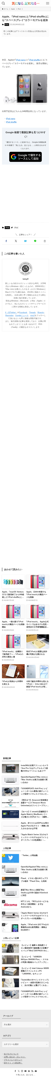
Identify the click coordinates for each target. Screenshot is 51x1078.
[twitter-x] (18, 1071)
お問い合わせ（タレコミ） (15, 1057)
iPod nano (20, 60)
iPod (6, 24)
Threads (32, 312)
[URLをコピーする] (45, 241)
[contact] (35, 1071)
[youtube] (25, 1071)
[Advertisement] (25, 47)
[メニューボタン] (47, 3)
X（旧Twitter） (11, 312)
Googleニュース (21, 315)
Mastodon (9, 315)
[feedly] (29, 1071)
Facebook (23, 312)
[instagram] (22, 1071)
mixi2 (32, 315)
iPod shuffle (34, 60)
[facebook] (15, 1071)
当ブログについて (11, 1054)
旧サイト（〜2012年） (13, 1063)
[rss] (32, 1071)
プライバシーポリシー (13, 1060)
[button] (6, 241)
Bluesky (41, 312)
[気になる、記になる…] (25, 3)
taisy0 (25, 279)
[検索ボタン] (3, 3)
